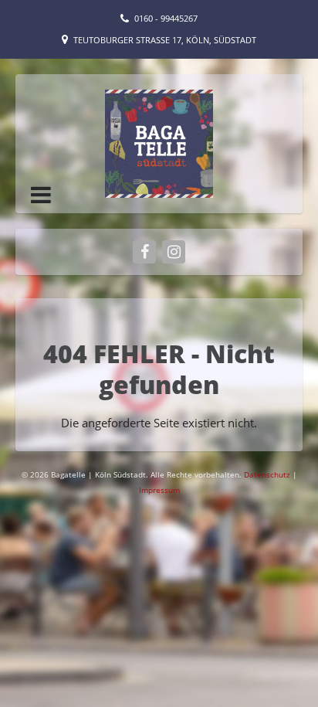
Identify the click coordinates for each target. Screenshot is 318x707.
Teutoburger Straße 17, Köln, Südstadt (164, 40)
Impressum (159, 489)
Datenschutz (268, 474)
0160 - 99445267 (166, 18)
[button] (41, 194)
